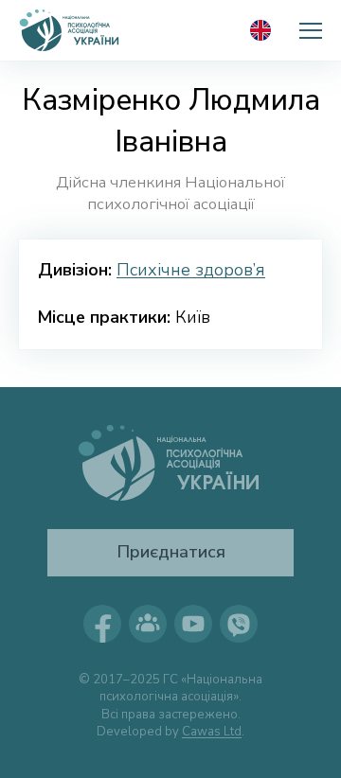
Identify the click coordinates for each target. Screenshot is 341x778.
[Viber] (239, 624)
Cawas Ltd (212, 731)
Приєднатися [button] (171, 551)
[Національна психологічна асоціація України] (70, 30)
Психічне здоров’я (191, 269)
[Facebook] (102, 624)
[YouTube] (193, 624)
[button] (310, 30)
